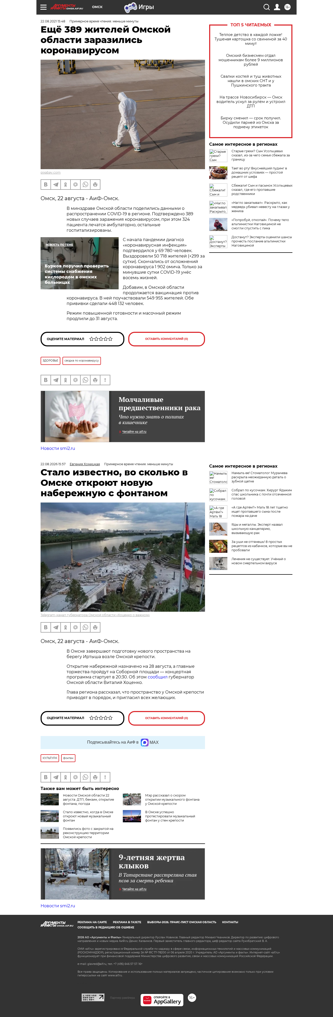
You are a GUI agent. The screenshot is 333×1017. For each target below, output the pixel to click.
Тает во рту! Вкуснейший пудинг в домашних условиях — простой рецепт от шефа (259, 172)
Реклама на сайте (92, 922)
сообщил (158, 677)
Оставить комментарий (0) (166, 339)
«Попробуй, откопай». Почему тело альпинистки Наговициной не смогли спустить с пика (260, 224)
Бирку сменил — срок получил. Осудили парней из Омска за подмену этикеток (251, 122)
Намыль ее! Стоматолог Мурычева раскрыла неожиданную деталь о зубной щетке (259, 477)
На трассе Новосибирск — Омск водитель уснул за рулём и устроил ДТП (250, 101)
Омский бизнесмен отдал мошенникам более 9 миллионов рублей (251, 60)
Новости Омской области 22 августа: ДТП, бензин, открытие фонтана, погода (88, 799)
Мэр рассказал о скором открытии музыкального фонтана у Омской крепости (172, 799)
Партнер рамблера (122, 997)
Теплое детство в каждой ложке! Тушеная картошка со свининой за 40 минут (251, 39)
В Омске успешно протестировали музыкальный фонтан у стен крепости (170, 816)
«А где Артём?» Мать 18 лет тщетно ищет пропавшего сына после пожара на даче (260, 511)
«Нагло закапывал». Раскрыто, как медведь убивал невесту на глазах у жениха (261, 207)
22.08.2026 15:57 (53, 464)
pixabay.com (51, 172)
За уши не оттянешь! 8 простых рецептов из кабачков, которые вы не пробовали (262, 546)
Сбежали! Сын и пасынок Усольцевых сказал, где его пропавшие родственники (262, 189)
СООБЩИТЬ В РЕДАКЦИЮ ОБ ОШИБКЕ (106, 927)
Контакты (230, 922)
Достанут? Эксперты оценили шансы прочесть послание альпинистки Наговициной (262, 241)
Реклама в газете (127, 922)
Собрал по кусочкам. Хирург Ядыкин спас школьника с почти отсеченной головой (262, 494)
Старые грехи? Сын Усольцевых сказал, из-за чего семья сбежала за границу (261, 155)
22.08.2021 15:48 (53, 21)
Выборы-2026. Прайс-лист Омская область (181, 922)
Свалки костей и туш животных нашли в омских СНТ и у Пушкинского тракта (251, 81)
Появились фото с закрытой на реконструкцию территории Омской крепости (88, 833)
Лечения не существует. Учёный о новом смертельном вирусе (259, 561)
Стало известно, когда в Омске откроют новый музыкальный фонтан (88, 816)
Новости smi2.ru (58, 448)
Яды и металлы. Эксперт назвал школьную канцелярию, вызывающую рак (257, 529)
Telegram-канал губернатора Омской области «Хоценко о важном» (95, 615)
